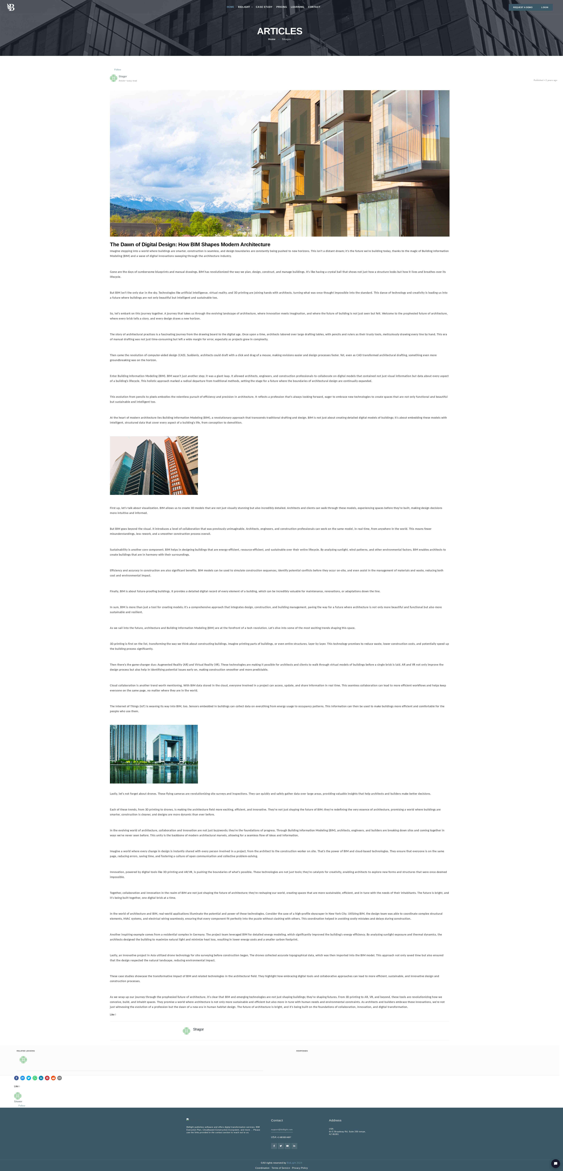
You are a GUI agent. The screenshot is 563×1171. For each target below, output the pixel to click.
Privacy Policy (300, 1168)
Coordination (262, 1168)
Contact (314, 7)
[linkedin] (41, 1078)
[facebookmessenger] (22, 1078)
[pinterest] (47, 1078)
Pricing (281, 7)
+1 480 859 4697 (284, 1137)
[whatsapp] (35, 1078)
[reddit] (53, 1078)
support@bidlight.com (282, 1129)
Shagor (286, 39)
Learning (297, 7)
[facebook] (16, 1078)
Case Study (264, 7)
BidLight (244, 7)
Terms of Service (281, 1168)
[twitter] (28, 1078)
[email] (59, 1078)
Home (230, 7)
